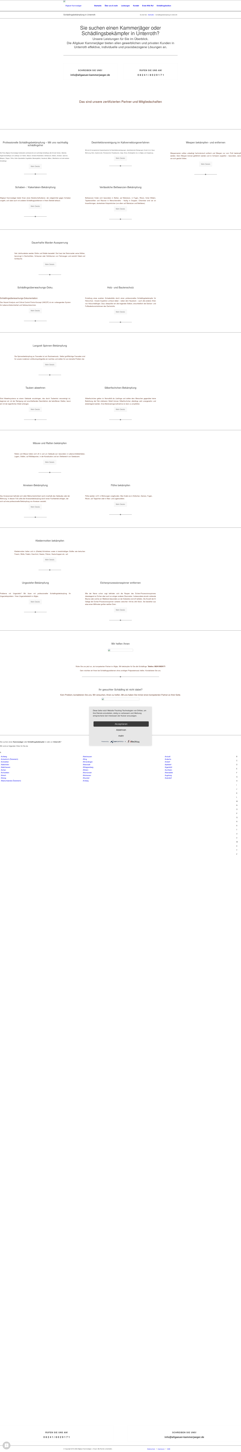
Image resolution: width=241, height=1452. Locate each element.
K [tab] (236, 793)
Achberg (4, 756)
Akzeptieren (121, 724)
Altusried (86, 778)
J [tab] (236, 789)
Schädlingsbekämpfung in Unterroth (79, 14)
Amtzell (167, 756)
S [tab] (236, 825)
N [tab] (236, 805)
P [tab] (236, 813)
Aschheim (168, 770)
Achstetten (5, 762)
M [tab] (237, 801)
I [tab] (236, 785)
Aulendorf (168, 778)
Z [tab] (236, 854)
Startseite (151, 15)
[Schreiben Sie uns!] (90, 63)
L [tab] (236, 797)
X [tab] (236, 846)
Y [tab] (236, 850)
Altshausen (87, 775)
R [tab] (236, 821)
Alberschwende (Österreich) (11, 780)
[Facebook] (176, 1449)
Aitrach (3, 775)
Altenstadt (86, 764)
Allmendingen (88, 762)
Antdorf (167, 762)
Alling (85, 759)
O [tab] (236, 809)
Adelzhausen (5, 767)
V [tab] (236, 838)
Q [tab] (236, 817)
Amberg (85, 780)
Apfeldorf (168, 764)
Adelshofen (5, 764)
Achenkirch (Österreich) (9, 759)
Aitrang (3, 778)
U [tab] (236, 833)
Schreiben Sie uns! (90, 70)
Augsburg (168, 775)
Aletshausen (87, 756)
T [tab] (236, 829)
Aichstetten (5, 772)
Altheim (85, 770)
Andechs (168, 759)
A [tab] (0, 752)
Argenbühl (168, 767)
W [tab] (237, 842)
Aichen (3, 770)
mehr (121, 735)
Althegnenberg (88, 767)
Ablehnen (121, 729)
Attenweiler (169, 772)
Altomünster (87, 772)
